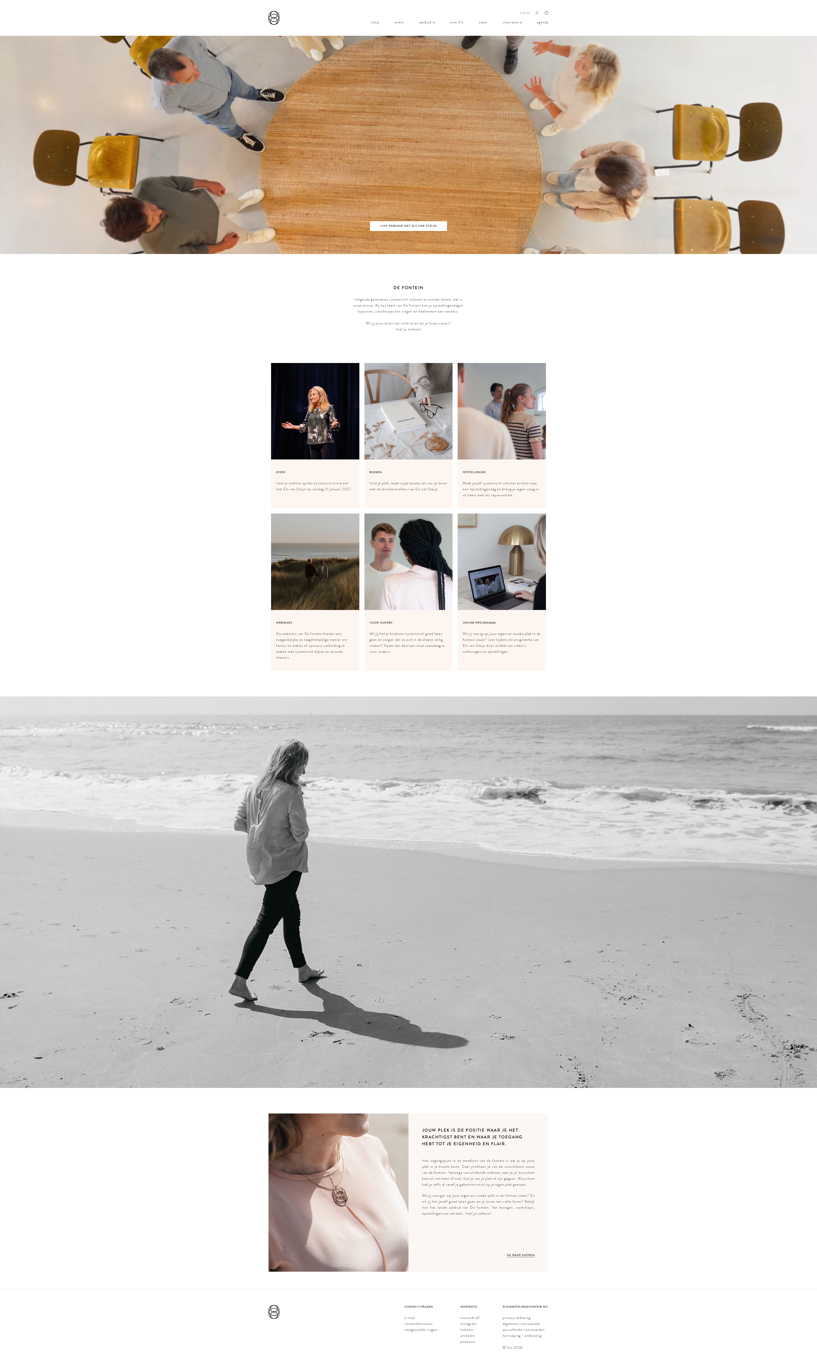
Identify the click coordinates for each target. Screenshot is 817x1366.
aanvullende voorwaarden (524, 1329)
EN (528, 12)
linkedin (466, 1329)
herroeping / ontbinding (522, 1335)
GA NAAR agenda (521, 1255)
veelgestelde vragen (420, 1329)
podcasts (468, 1341)
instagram (468, 1323)
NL (522, 12)
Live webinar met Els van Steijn (408, 226)
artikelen (467, 1335)
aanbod (425, 22)
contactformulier (418, 1323)
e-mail (409, 1317)
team (483, 22)
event (399, 22)
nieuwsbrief (470, 1317)
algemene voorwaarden (522, 1323)
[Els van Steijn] (274, 18)
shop (375, 22)
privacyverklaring (517, 1317)
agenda (542, 22)
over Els (457, 22)
